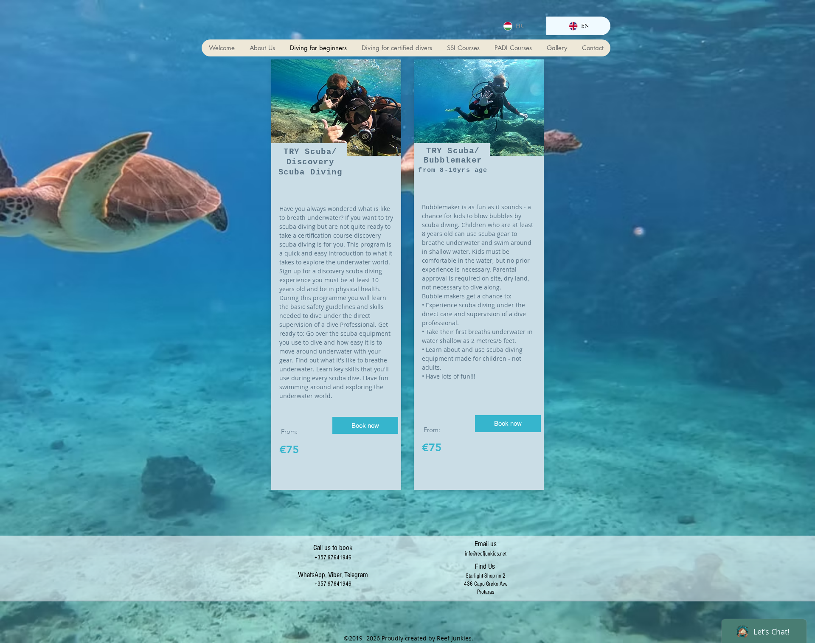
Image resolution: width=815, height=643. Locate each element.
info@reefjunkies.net (485, 553)
